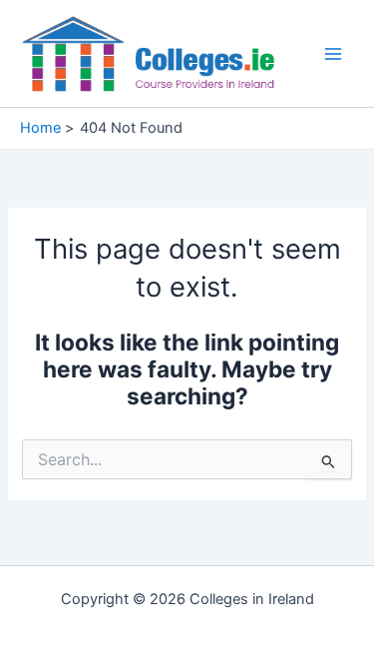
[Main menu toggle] (333, 54)
